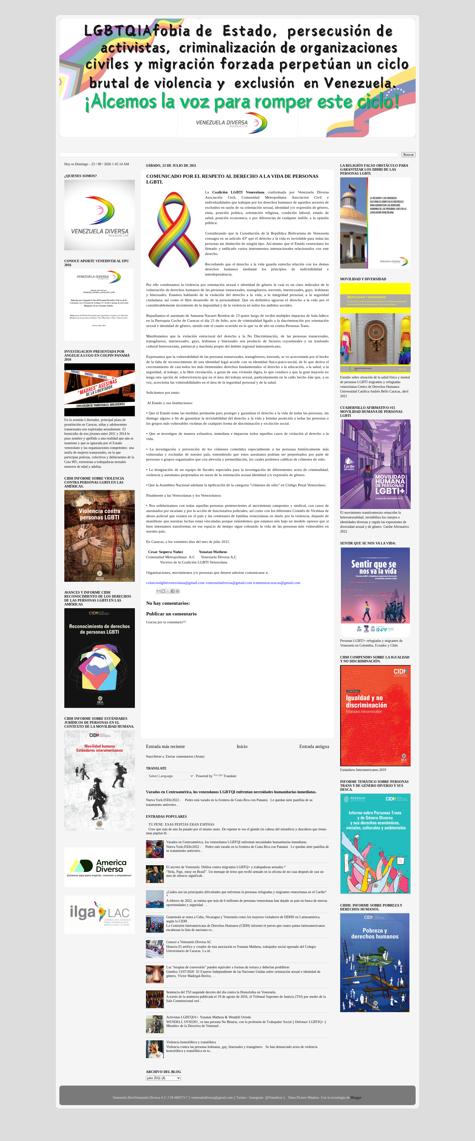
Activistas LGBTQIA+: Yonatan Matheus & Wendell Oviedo (208, 1017)
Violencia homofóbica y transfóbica (191, 1042)
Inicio (242, 746)
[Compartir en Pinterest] (177, 591)
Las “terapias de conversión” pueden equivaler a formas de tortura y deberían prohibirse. (228, 967)
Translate (229, 776)
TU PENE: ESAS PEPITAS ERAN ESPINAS (181, 824)
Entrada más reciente (165, 746)
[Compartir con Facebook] (172, 591)
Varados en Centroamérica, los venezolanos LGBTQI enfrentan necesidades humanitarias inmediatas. (231, 792)
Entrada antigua (314, 746)
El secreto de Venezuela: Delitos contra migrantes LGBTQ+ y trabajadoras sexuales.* (226, 867)
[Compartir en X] (168, 591)
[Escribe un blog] (163, 591)
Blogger (356, 1097)
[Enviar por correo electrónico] (158, 591)
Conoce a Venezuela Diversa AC (188, 942)
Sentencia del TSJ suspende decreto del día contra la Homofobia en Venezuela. (221, 992)
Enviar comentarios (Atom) (185, 756)
